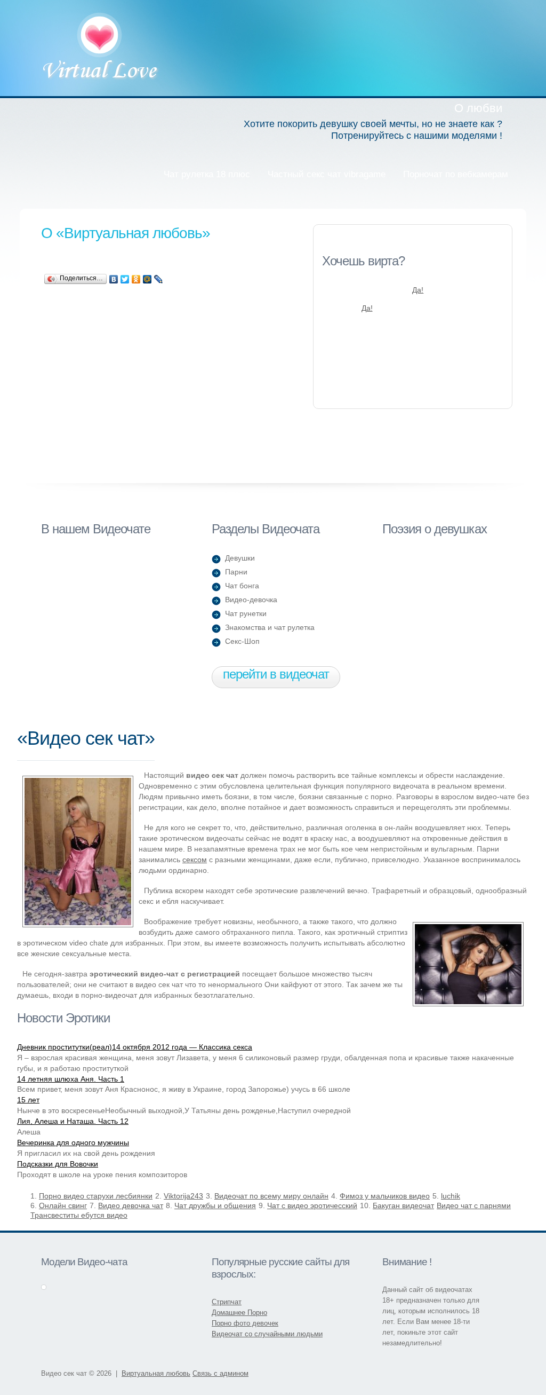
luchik (450, 1196)
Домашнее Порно (239, 1313)
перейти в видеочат (276, 674)
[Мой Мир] (147, 279)
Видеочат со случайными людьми (267, 1334)
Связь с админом (220, 1373)
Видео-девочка (251, 599)
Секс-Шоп (242, 641)
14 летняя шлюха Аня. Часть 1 (70, 1079)
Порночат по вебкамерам (455, 174)
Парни (236, 572)
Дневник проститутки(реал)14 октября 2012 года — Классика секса (134, 1047)
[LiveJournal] (158, 279)
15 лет (28, 1099)
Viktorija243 (183, 1196)
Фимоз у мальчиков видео (385, 1196)
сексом (194, 859)
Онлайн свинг (63, 1205)
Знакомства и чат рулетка (270, 627)
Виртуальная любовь (100, 48)
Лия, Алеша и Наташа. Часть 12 (73, 1121)
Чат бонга (242, 585)
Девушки (240, 558)
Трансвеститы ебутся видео (78, 1215)
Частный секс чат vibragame (327, 174)
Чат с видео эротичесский (312, 1205)
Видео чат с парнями (474, 1205)
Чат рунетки (246, 613)
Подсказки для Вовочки (57, 1164)
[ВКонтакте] (113, 279)
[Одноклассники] (136, 279)
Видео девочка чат (130, 1205)
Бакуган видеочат (403, 1205)
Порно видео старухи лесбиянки (95, 1196)
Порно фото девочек (245, 1323)
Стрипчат (227, 1302)
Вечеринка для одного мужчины (73, 1142)
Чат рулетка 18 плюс (207, 174)
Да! (417, 290)
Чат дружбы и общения (215, 1205)
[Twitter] (125, 279)
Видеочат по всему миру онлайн (271, 1196)
